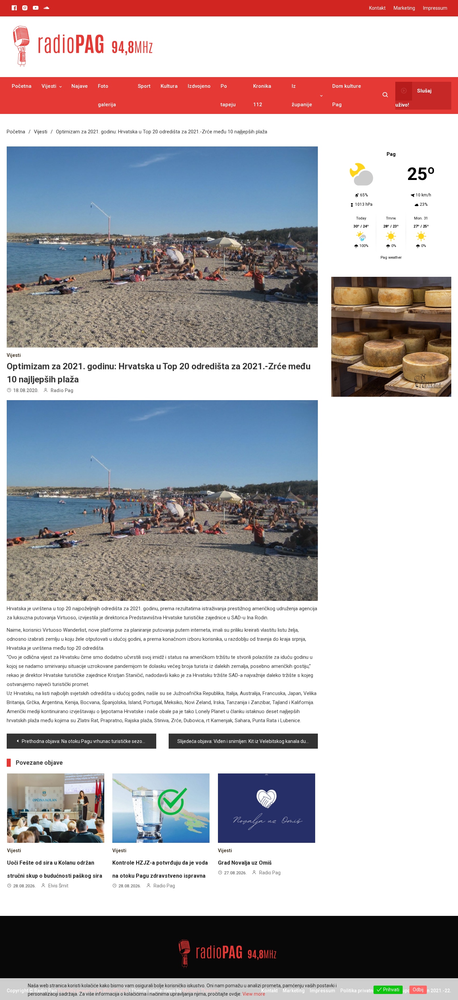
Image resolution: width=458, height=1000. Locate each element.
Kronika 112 (262, 95)
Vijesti (49, 86)
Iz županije (302, 95)
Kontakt (377, 8)
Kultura (169, 86)
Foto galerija (107, 95)
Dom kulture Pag (346, 95)
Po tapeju (228, 95)
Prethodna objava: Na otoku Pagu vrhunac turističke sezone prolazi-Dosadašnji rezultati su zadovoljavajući (89, 741)
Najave (79, 86)
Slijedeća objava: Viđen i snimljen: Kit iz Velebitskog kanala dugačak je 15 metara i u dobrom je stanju (247, 741)
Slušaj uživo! (413, 97)
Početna (22, 86)
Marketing (404, 8)
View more (253, 994)
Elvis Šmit (58, 885)
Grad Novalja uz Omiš (245, 863)
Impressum (435, 8)
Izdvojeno (199, 86)
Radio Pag (62, 390)
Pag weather (391, 257)
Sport (144, 86)
